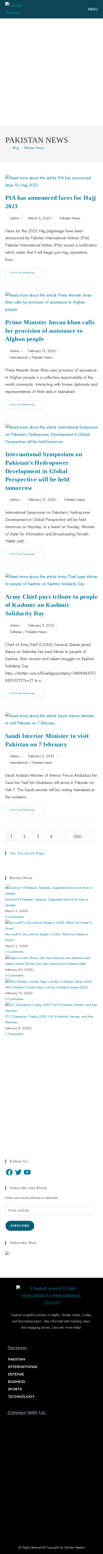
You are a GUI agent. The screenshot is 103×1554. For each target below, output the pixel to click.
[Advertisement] (51, 72)
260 (78, 836)
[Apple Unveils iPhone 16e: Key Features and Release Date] (47, 957)
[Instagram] (38, 1424)
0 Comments (14, 916)
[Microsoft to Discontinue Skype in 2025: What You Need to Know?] (51, 925)
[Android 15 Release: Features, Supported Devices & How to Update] (51, 890)
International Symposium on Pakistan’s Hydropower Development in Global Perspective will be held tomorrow (43, 471)
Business (16, 1381)
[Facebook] (9, 1172)
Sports (15, 1389)
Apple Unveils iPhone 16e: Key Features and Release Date (45, 963)
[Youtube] (29, 1424)
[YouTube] (27, 1172)
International (19, 357)
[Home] (6, 147)
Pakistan (16, 1359)
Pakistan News (34, 147)
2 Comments (14, 1034)
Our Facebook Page (27, 853)
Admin (15, 218)
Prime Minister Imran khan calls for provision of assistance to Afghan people (50, 330)
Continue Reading (27, 271)
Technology (21, 1396)
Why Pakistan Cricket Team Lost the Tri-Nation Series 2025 (46, 987)
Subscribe (20, 1226)
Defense (16, 631)
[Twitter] (18, 1172)
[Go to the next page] (91, 837)
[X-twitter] (20, 1424)
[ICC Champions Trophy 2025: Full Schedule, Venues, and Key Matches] (51, 1007)
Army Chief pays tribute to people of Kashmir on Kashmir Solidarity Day (51, 605)
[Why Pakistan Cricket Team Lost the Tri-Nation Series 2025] (48, 981)
